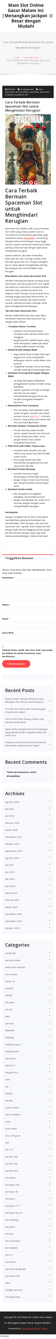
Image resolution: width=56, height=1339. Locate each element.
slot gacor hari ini (13, 1212)
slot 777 (9, 1149)
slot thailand (11, 1247)
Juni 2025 (10, 872)
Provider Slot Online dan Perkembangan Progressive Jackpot (25, 710)
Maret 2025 (11, 893)
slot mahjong (11, 1219)
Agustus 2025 (12, 858)
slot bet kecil (11, 1170)
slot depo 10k (12, 1184)
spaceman (34, 92)
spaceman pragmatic (15, 1268)
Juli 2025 (9, 864)
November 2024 (13, 921)
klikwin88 (9, 1030)
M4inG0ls (10, 89)
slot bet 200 (11, 1163)
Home (16, 57)
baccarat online (12, 960)
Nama (6, 604)
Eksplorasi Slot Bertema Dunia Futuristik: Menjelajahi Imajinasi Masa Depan (25, 744)
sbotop (8, 1100)
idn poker (10, 1002)
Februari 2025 (12, 900)
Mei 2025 (10, 879)
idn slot (9, 1009)
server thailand (12, 1114)
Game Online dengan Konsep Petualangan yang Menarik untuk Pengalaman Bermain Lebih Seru (26, 732)
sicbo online (11, 1128)
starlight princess (14, 1289)
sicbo (7, 1121)
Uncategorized (31, 57)
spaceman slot (21, 94)
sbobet (8, 1093)
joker (7, 1016)
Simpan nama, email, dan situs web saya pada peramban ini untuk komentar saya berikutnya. (27, 653)
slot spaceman (22, 92)
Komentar (8, 577)
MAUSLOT (35, 416)
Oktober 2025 (12, 843)
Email (6, 618)
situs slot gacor (13, 1135)
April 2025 (10, 886)
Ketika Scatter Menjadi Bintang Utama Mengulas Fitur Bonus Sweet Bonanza (24, 700)
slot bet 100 (11, 1156)
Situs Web (7, 632)
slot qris (9, 1233)
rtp (6, 1086)
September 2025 (14, 851)
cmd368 (9, 988)
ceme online (11, 974)
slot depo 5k (11, 1191)
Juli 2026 (9, 808)
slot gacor (10, 1198)
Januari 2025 (11, 907)
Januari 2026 (11, 829)
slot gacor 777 (12, 1205)
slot (7, 1142)
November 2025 (13, 836)
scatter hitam (12, 1107)
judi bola (9, 1023)
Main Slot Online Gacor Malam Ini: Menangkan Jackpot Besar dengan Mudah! (26, 16)
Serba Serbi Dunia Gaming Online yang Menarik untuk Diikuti (24, 720)
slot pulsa (10, 1226)
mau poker (10, 1058)
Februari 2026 (12, 822)
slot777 (9, 1254)
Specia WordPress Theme (34, 1328)
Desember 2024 (13, 914)
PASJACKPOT (12, 1072)
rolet (7, 1079)
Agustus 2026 (12, 801)
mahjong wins (12, 1051)
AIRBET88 (10, 953)
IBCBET (9, 995)
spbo (7, 1282)
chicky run (10, 981)
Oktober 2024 (12, 928)
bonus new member (15, 967)
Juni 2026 (10, 815)
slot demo (10, 1177)
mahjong (9, 1037)
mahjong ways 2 (13, 1044)
